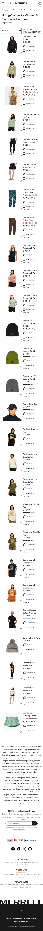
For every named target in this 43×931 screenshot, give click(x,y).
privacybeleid (34, 827)
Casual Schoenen (25, 884)
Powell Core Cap (30, 404)
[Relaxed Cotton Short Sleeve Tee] (12, 619)
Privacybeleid (17, 918)
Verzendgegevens (25, 862)
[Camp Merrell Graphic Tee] (12, 568)
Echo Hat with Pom (31, 638)
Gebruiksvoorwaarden (21, 830)
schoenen (20, 797)
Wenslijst (21, 53)
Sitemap (8, 918)
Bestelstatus (25, 865)
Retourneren (14, 862)
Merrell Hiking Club (25, 887)
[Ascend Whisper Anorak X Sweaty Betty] (12, 95)
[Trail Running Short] (12, 722)
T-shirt (23, 755)
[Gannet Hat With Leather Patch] (12, 329)
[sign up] (34, 823)
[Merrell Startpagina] (21, 3)
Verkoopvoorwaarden (18, 829)
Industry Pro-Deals (26, 874)
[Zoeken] (9, 3)
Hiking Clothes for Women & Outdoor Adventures (20, 17)
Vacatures (22, 877)
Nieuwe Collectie (37, 884)
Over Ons (3, 884)
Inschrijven (17, 865)
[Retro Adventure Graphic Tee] (12, 670)
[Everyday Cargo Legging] (12, 147)
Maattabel (37, 874)
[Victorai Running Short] (12, 172)
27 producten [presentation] (8, 23)
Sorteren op (28, 29)
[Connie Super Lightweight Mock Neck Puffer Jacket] (12, 44)
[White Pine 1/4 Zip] (12, 122)
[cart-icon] (40, 3)
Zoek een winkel (9, 874)
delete (17, 874)
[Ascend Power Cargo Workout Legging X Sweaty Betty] (12, 199)
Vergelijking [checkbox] (30, 50)
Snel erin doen (31, 46)
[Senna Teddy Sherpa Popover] (12, 69)
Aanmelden (35, 862)
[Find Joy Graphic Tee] (12, 437)
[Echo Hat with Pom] (12, 645)
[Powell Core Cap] (12, 412)
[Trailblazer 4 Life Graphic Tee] (12, 462)
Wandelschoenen (13, 884)
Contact (6, 862)
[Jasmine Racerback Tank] (12, 253)
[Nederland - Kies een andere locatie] (21, 911)
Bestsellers (15, 887)
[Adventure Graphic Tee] (12, 513)
